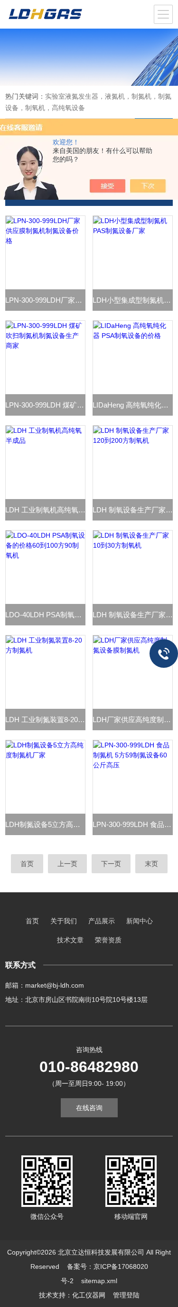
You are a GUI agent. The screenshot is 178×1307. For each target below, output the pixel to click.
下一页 (111, 864)
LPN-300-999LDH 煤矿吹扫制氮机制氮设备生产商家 (45, 405)
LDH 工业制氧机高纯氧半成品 (45, 510)
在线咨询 (89, 1108)
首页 (27, 864)
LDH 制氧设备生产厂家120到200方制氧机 (133, 510)
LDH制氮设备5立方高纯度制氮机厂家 (45, 824)
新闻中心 (139, 921)
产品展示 (101, 921)
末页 (151, 864)
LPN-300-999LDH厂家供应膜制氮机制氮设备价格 (45, 300)
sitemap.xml (99, 1281)
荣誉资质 (108, 940)
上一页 (67, 864)
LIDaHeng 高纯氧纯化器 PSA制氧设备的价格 (133, 405)
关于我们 (63, 921)
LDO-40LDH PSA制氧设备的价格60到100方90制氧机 (45, 615)
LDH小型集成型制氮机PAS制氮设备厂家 (133, 300)
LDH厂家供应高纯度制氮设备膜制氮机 (133, 719)
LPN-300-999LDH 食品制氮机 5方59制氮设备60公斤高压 (133, 824)
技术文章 (70, 940)
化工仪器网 (88, 1295)
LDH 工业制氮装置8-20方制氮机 (45, 719)
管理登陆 (126, 1295)
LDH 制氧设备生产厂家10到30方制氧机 (133, 615)
